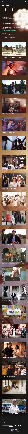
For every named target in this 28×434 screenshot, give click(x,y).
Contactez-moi (3, 37)
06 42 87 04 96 (3, 422)
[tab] (3, 9)
